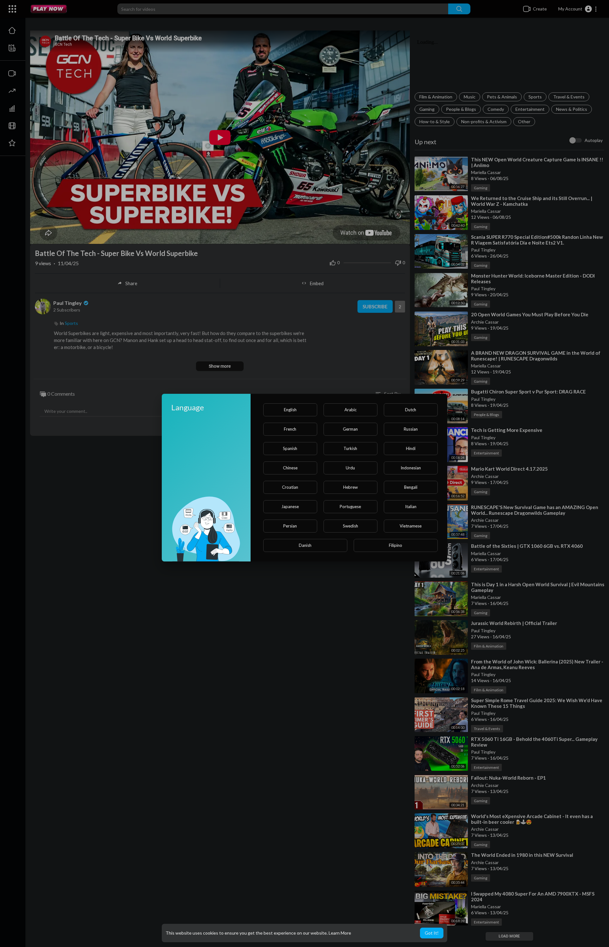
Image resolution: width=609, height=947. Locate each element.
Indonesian (411, 467)
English (290, 409)
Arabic (350, 409)
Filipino (395, 545)
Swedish (350, 525)
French (290, 429)
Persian (290, 525)
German (350, 429)
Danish (305, 545)
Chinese (290, 467)
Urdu (350, 467)
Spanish (290, 448)
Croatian (290, 487)
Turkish (350, 448)
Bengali (410, 487)
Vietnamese (411, 525)
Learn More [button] (340, 933)
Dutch (410, 409)
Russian (411, 429)
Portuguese (350, 506)
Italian (410, 506)
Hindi (411, 448)
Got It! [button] (432, 933)
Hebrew (350, 487)
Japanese (290, 506)
